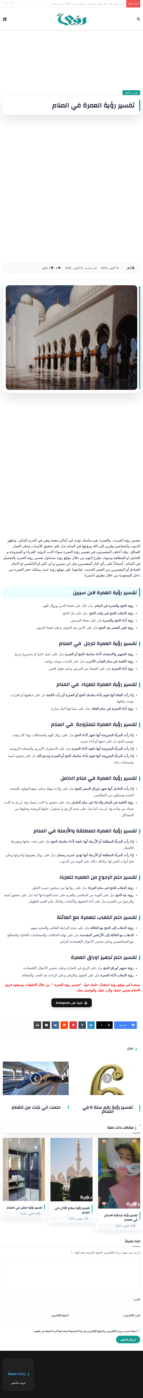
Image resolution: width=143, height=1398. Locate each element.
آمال (128, 267)
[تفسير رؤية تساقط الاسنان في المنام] (119, 1173)
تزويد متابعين (18, 1382)
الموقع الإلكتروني (60, 1315)
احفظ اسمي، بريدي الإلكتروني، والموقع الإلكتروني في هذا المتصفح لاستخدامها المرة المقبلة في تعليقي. (85, 1331)
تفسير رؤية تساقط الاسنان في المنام (121, 1217)
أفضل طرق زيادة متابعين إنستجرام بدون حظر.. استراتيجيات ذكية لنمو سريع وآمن (82, 3)
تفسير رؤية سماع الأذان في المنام (72, 1210)
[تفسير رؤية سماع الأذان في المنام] (71, 1169)
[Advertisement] (71, 59)
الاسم (136, 1299)
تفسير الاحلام (131, 92)
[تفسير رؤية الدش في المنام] (24, 1169)
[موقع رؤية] (71, 18)
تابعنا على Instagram (71, 1003)
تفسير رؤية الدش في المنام (24, 1207)
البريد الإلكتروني (131, 1315)
